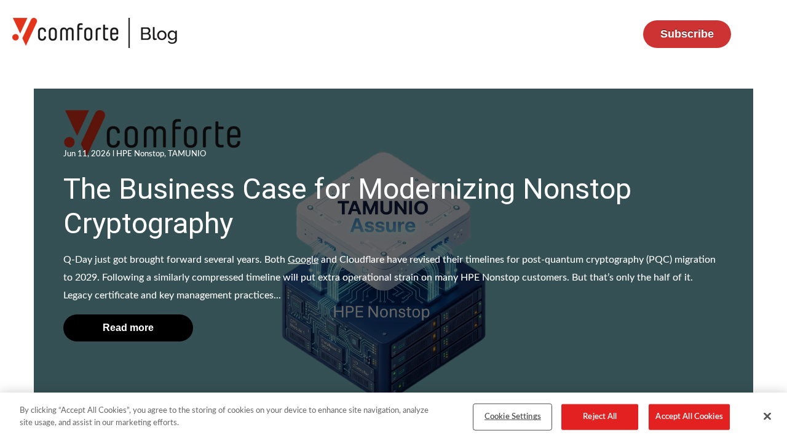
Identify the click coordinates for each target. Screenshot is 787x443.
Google (303, 260)
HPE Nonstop (140, 154)
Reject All (600, 417)
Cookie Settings (512, 417)
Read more (128, 327)
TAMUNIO (187, 154)
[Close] (767, 415)
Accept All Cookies (688, 417)
